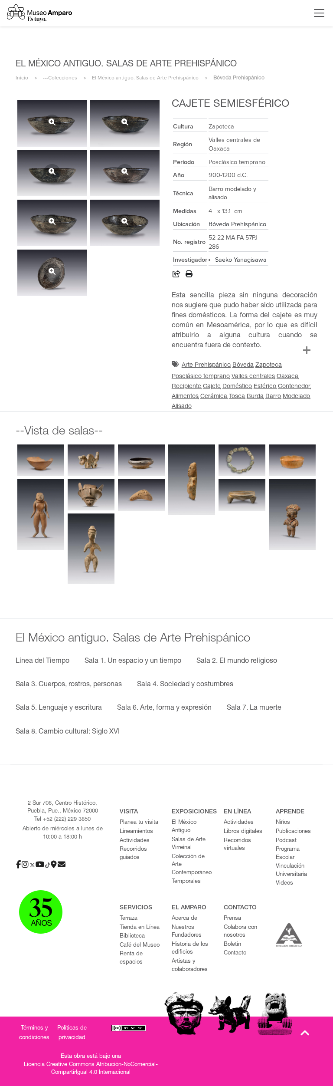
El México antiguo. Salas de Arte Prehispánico (145, 78)
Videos (284, 883)
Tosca (237, 397)
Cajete (212, 387)
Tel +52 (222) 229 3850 (62, 820)
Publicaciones (293, 832)
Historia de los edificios (190, 949)
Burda (255, 397)
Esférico (265, 387)
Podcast (286, 841)
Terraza (128, 918)
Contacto (235, 953)
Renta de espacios (131, 958)
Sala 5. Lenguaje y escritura (59, 708)
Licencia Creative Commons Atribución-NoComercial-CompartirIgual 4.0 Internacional (91, 1069)
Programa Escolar (288, 854)
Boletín (232, 945)
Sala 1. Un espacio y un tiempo (133, 661)
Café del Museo (140, 945)
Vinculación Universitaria (291, 871)
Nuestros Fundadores (187, 932)
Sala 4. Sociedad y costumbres (185, 684)
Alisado (182, 407)
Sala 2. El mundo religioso (236, 661)
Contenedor (294, 387)
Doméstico (237, 387)
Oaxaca (287, 377)
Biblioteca (132, 936)
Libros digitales (243, 832)
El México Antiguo (184, 827)
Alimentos (185, 397)
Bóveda (243, 365)
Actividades (135, 841)
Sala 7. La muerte (254, 708)
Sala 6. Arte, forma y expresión (164, 708)
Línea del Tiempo (42, 661)
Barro (273, 397)
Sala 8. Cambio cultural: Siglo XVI (68, 732)
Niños (283, 823)
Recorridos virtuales (237, 845)
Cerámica (213, 397)
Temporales (186, 882)
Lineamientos (136, 832)
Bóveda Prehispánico (237, 224)
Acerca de (184, 918)
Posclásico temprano (201, 377)
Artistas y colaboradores (190, 966)
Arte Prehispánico (206, 365)
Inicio (22, 78)
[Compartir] (176, 275)
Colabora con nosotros (240, 932)
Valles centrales (253, 377)
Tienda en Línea (140, 928)
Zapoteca (268, 365)
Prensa (232, 918)
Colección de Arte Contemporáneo (192, 865)
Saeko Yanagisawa (241, 259)
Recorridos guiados (133, 854)
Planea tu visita (139, 823)
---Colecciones (60, 78)
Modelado (296, 397)
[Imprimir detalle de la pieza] (189, 275)
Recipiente (186, 387)
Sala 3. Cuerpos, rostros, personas (69, 684)
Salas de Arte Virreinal (189, 844)
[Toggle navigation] (316, 13)
